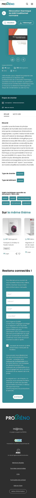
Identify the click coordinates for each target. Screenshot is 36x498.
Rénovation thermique (24, 198)
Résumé (6, 114)
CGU (18, 474)
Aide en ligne (18, 486)
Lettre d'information (18, 491)
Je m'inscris (18, 397)
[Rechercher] (27, 4)
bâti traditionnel (16, 203)
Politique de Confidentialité (15, 361)
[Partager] (24, 60)
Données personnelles (18, 468)
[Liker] (13, 60)
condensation (26, 203)
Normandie (6, 203)
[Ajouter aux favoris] (19, 253)
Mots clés (17, 114)
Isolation (5, 198)
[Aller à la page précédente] (4, 13)
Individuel (20, 180)
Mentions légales (18, 463)
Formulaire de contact (18, 480)
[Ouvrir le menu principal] (32, 4)
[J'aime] (18, 60)
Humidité (12, 198)
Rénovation (20, 173)
